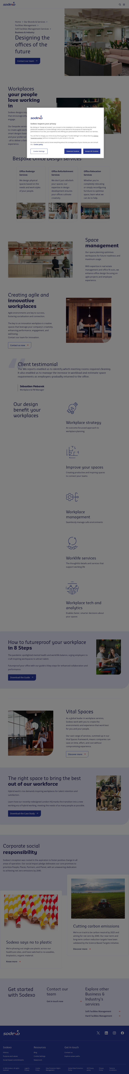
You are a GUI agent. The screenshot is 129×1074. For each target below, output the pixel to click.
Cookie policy (38, 144)
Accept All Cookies (91, 151)
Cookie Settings (39, 151)
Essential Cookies (73, 151)
